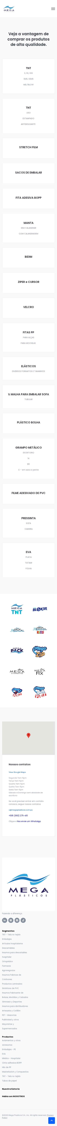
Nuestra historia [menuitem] (11, 1089)
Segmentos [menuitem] (8, 931)
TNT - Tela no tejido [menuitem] (11, 934)
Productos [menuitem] (7, 1036)
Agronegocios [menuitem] (8, 970)
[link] (9, 8)
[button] (28, 735)
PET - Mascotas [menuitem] (9, 1015)
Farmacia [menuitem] (6, 966)
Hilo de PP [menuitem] (6, 1067)
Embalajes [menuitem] (7, 939)
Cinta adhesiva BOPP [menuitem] (12, 1063)
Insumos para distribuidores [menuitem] (15, 1006)
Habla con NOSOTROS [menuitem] (13, 1096)
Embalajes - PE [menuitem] (9, 1049)
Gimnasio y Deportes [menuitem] (12, 1001)
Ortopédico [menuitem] (7, 961)
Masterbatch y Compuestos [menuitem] (15, 1071)
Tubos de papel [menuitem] (9, 1080)
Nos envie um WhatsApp (29, 821)
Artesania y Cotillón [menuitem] (11, 1010)
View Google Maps (17, 772)
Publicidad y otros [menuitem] (10, 1019)
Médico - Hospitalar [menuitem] (11, 1058)
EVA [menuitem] (4, 1054)
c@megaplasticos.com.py (21, 810)
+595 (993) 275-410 (18, 815)
